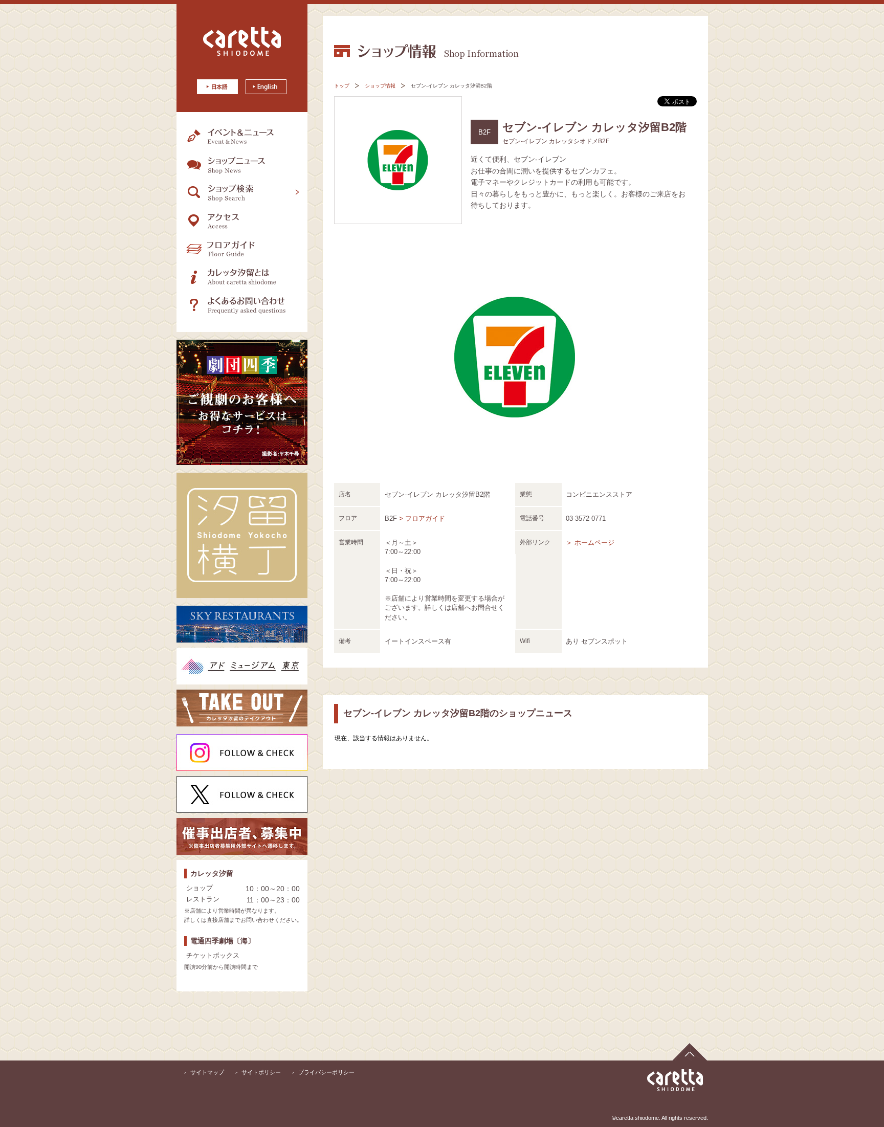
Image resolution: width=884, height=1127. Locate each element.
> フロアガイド (422, 518)
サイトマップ (207, 1072)
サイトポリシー (261, 1072)
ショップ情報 (380, 86)
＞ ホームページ (590, 542)
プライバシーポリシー (326, 1072)
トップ (341, 86)
